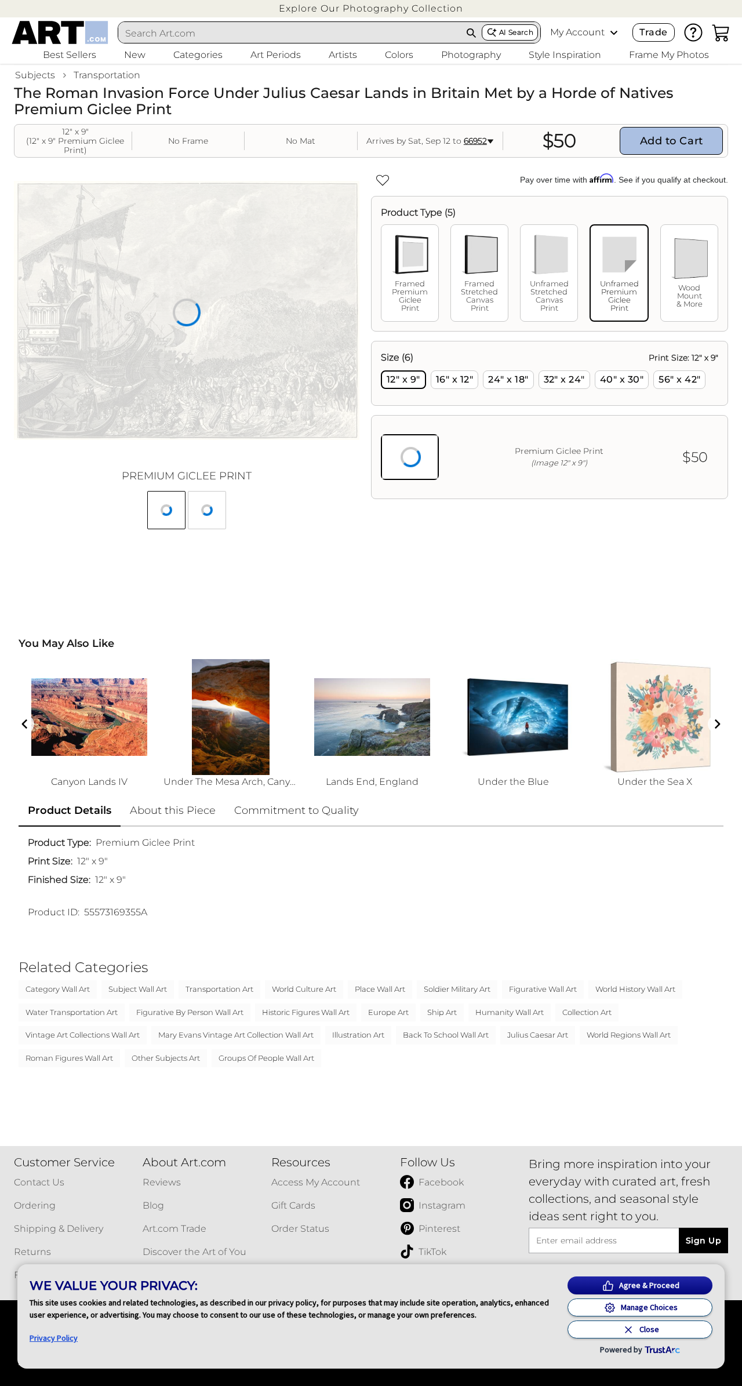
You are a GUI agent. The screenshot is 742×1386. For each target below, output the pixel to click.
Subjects (35, 75)
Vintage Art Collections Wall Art (83, 1034)
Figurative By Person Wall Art (189, 1012)
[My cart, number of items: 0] (721, 32)
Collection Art (587, 1012)
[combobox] (289, 33)
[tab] (410, 273)
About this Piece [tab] (173, 810)
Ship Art (442, 1012)
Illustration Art (358, 1034)
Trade (653, 32)
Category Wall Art (58, 989)
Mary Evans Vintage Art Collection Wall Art (236, 1034)
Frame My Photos (669, 54)
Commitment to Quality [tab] (296, 810)
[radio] (403, 379)
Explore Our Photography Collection (371, 8)
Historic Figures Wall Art (306, 1012)
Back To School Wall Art (446, 1034)
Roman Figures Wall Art (69, 1058)
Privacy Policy (54, 1338)
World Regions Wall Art (629, 1034)
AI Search (516, 32)
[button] (371, 8)
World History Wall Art (635, 989)
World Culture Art (304, 989)
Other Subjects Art (166, 1058)
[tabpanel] (549, 420)
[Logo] (60, 32)
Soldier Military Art (457, 989)
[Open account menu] (614, 32)
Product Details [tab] (69, 810)
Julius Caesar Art (537, 1034)
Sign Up (703, 1240)
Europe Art (388, 1012)
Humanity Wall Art (509, 1012)
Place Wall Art (380, 989)
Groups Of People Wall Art (266, 1058)
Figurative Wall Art (543, 989)
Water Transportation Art (72, 1012)
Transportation (107, 75)
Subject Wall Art (137, 989)
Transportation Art (219, 989)
